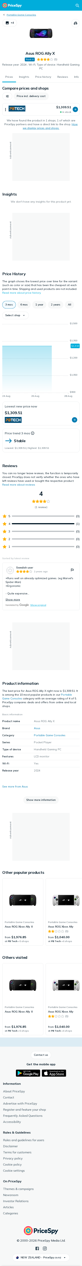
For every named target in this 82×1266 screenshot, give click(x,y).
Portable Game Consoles (21, 14)
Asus (37, 728)
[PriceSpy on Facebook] (37, 1248)
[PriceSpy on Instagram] (45, 1248)
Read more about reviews (18, 484)
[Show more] (5, 109)
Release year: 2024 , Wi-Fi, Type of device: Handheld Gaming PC (41, 66)
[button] (9, 23)
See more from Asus (15, 786)
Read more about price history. (21, 292)
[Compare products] (75, 23)
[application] (41, 360)
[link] (41, 586)
